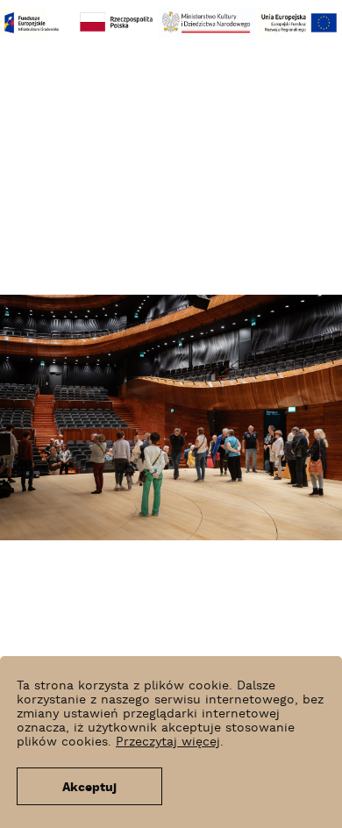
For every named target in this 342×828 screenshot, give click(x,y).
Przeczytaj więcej (168, 742)
